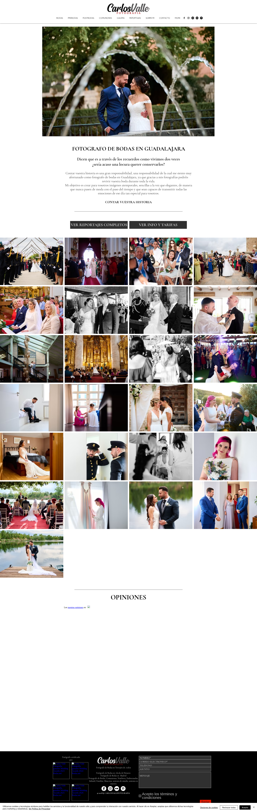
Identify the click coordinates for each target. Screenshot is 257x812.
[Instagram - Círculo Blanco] (110, 788)
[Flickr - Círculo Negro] (197, 18)
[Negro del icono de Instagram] (188, 18)
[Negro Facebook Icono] (184, 18)
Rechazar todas (229, 807)
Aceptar (245, 807)
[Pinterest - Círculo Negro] (201, 18)
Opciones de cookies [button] (209, 807)
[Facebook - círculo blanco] (103, 788)
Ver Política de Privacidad (39, 808)
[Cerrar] (253, 807)
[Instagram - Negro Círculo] (192, 18)
